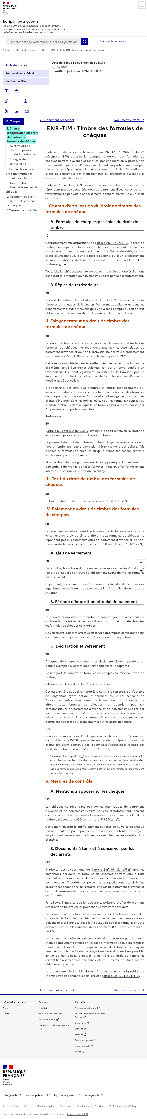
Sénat (78, 1051)
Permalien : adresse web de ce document (6, 101)
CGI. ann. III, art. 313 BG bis (120, 544)
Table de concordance (50, 1013)
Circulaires (80, 1023)
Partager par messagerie (26, 111)
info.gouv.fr (10, 1095)
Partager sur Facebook (25, 101)
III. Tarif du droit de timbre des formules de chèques (21, 187)
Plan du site (66, 1106)
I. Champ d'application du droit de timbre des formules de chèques (22, 135)
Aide (5, 1008)
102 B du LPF (127, 976)
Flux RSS (43, 1008)
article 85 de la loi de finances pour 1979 (79, 152)
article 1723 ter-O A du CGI (66, 431)
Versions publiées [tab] (16, 81)
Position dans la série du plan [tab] (23, 73)
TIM (53, 50)
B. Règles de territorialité (18, 161)
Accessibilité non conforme (17, 1106)
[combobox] (43, 41)
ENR (43, 50)
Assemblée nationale (85, 1008)
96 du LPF (118, 869)
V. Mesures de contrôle (21, 210)
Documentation (47, 1019)
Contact (7, 1013)
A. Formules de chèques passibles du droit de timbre (22, 150)
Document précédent (59, 120)
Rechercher (84, 41)
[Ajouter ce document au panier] (16, 91)
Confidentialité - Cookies (90, 1106)
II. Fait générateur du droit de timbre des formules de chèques (20, 173)
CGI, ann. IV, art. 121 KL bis (87, 749)
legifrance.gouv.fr (65, 1095)
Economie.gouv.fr (84, 1040)
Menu (142, 5)
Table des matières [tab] (17, 65)
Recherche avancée (113, 41)
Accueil (7, 50)
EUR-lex (79, 1034)
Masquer (16, 121)
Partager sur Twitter (6, 111)
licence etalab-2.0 (76, 1114)
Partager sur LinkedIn (16, 111)
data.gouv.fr (92, 1095)
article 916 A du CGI (63, 185)
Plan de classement (25, 50)
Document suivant (127, 120)
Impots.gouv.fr (82, 1046)
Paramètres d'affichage (125, 1106)
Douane (79, 1028)
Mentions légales (45, 1106)
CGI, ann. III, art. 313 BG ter (96, 819)
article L (99, 869)
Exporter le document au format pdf (6, 91)
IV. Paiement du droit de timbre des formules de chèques (21, 200)
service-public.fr (36, 1095)
